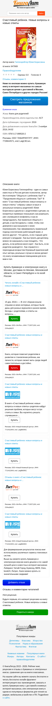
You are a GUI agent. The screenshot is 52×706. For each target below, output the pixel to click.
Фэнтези (32, 647)
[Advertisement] (26, 163)
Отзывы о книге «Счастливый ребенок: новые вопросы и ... (23, 478)
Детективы (14, 641)
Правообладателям (12, 71)
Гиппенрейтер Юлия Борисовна (30, 62)
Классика (26, 641)
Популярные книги (35, 653)
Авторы (20, 656)
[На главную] (26, 5)
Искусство (38, 641)
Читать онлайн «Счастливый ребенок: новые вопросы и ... (23, 284)
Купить (14, 318)
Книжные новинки (16, 653)
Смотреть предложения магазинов (25, 101)
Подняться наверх (25, 612)
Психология (14, 644)
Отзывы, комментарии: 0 (14, 79)
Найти (41, 13)
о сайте (6, 698)
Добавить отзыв (16, 582)
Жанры (10, 656)
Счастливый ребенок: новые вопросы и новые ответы (23, 336)
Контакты (30, 656)
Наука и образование (33, 644)
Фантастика (20, 647)
